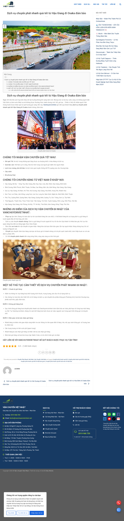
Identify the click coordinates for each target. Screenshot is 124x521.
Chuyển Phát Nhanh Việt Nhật (26, 359)
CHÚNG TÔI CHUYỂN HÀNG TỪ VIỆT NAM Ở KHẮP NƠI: (23, 84)
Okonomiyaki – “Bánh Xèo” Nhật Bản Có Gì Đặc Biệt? (108, 53)
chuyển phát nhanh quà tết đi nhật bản (78, 359)
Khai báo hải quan (50, 433)
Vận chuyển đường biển (52, 425)
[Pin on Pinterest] (50, 352)
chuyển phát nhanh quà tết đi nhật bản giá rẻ (33, 361)
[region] (25, 504)
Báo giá (96, 4)
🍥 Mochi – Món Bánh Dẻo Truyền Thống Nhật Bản (107, 35)
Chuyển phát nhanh (51, 429)
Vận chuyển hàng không (52, 421)
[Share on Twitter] (43, 352)
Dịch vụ (87, 4)
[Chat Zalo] (118, 510)
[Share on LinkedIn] (53, 352)
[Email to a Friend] (46, 352)
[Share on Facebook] (39, 352)
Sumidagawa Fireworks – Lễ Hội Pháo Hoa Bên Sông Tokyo (107, 41)
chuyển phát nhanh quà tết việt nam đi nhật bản (59, 361)
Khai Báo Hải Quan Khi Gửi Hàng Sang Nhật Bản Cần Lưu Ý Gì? (107, 47)
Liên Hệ (112, 4)
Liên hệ (77, 425)
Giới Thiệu (77, 4)
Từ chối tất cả (22, 513)
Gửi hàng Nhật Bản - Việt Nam (54, 417)
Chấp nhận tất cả (36, 513)
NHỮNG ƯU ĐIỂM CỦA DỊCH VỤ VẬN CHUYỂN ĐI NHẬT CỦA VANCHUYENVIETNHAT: (31, 86)
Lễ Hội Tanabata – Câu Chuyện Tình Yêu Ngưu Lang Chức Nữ (108, 68)
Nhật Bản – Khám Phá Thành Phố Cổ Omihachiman (108, 20)
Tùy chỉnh (11, 513)
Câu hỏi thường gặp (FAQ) (83, 417)
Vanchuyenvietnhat (49, 105)
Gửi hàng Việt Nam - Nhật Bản (54, 413)
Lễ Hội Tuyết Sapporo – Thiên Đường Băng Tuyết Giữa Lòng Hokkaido (106, 61)
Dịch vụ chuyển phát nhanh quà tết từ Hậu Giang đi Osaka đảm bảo (26, 80)
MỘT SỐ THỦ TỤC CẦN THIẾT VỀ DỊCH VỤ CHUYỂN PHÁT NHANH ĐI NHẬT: (29, 88)
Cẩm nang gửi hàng (81, 421)
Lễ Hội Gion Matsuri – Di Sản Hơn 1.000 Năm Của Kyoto (107, 74)
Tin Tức (105, 4)
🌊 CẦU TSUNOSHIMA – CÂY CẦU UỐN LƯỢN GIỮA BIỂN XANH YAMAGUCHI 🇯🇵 (107, 27)
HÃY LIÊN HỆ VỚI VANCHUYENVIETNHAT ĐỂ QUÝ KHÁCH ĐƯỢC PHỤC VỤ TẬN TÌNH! (32, 90)
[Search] (120, 4)
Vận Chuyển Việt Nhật (40, 359)
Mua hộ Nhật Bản (50, 437)
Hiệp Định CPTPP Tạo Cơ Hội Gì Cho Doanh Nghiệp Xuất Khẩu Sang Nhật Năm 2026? (108, 82)
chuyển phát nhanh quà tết (60, 359)
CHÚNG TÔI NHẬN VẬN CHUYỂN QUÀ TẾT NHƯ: (21, 82)
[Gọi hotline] (118, 502)
